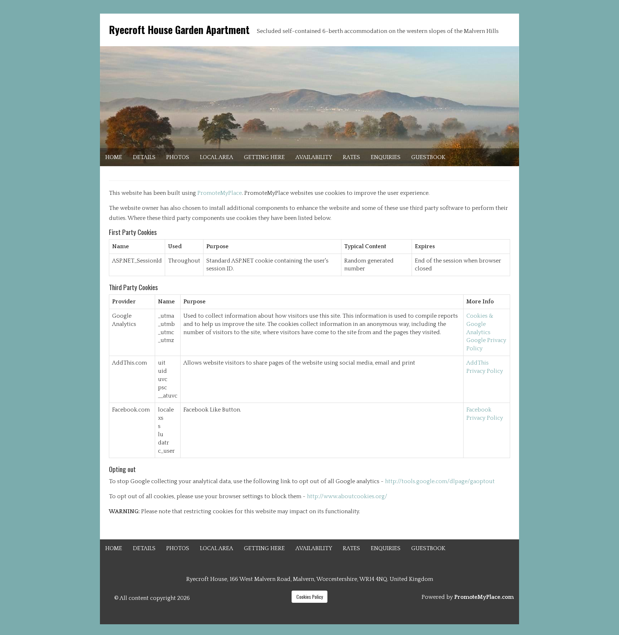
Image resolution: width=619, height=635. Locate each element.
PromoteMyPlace (219, 193)
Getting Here (264, 157)
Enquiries (385, 157)
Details (144, 157)
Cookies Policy (309, 596)
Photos (177, 157)
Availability (314, 157)
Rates (351, 157)
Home (113, 157)
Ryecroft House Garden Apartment (179, 29)
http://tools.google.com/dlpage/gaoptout (440, 481)
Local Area (216, 157)
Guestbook (428, 157)
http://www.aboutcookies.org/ (347, 496)
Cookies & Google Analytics (479, 324)
